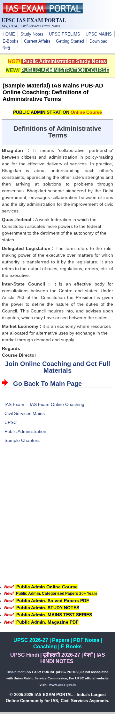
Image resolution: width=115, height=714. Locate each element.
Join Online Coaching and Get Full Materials (57, 367)
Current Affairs (37, 41)
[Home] (43, 11)
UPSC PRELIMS (64, 34)
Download (98, 41)
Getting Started (70, 41)
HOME (9, 34)
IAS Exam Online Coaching (57, 404)
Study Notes (31, 34)
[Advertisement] (57, 515)
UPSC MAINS (99, 34)
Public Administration (25, 431)
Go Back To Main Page (47, 383)
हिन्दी (6, 48)
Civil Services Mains (24, 413)
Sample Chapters (22, 440)
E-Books (11, 41)
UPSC (10, 422)
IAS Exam (14, 404)
